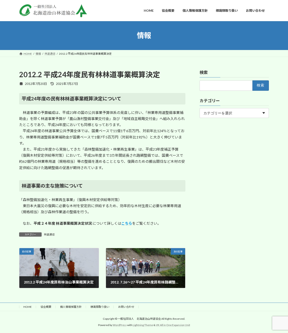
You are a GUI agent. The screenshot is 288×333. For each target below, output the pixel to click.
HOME (27, 306)
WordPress (120, 325)
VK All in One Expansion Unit (173, 325)
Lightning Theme (143, 325)
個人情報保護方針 (71, 306)
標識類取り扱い (99, 306)
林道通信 (49, 234)
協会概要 (45, 306)
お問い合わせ (126, 306)
